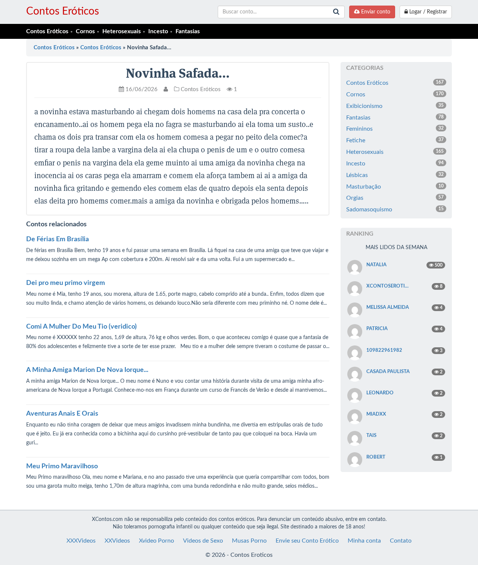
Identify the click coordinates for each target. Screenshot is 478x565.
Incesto (158, 31)
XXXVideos (81, 541)
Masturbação (395, 187)
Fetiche (395, 140)
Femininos (395, 129)
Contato (401, 541)
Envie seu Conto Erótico (307, 541)
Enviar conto (375, 12)
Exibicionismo (395, 106)
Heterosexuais (121, 31)
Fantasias (188, 31)
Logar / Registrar (427, 12)
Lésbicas (395, 175)
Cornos (85, 31)
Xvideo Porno (156, 541)
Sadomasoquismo (395, 209)
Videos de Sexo (203, 541)
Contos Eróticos (62, 11)
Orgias (395, 198)
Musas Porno (249, 541)
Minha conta (364, 541)
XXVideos (117, 541)
